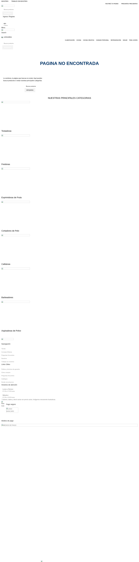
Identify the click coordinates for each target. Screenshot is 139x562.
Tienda (3, 348)
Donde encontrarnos (7, 382)
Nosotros (4, 358)
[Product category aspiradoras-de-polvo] (69, 217)
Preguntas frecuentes (7, 355)
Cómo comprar (5, 372)
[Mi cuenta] (2, 35)
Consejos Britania (6, 352)
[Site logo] (8, 6)
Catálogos (4, 379)
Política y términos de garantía (10, 369)
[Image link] (7, 339)
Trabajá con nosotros (7, 361)
